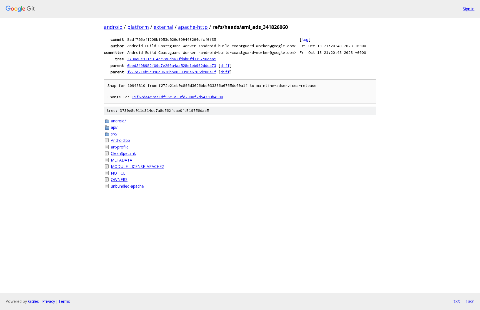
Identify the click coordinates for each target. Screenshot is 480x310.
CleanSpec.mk (123, 153)
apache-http (193, 27)
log (305, 39)
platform (138, 27)
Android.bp (120, 140)
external (163, 27)
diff (225, 65)
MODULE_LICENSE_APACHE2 (137, 166)
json (470, 301)
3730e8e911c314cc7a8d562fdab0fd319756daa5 (171, 58)
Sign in (468, 8)
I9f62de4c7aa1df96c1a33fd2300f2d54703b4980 (177, 97)
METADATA (121, 160)
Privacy (48, 301)
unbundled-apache (127, 186)
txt (456, 301)
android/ (118, 121)
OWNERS (119, 179)
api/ (114, 127)
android (113, 27)
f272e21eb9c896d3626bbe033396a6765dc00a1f (171, 71)
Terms (64, 301)
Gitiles (33, 301)
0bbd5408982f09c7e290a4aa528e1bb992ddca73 (171, 65)
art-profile (120, 147)
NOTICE (118, 173)
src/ (114, 134)
